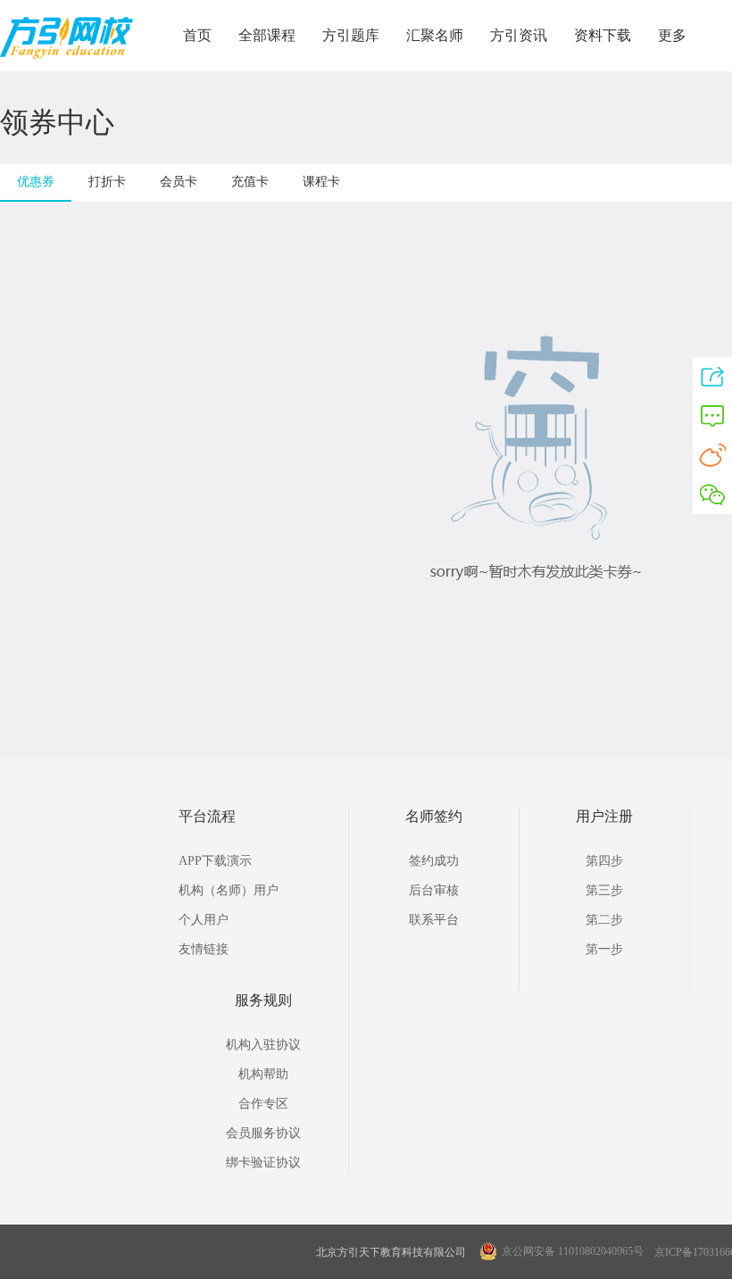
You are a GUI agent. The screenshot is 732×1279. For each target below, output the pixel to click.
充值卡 (250, 181)
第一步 (604, 949)
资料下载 (602, 35)
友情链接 (204, 949)
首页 (197, 35)
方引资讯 (518, 35)
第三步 (604, 890)
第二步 (604, 919)
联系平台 (434, 919)
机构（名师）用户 (229, 890)
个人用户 (204, 919)
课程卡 (321, 181)
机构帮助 (263, 1074)
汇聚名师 (434, 35)
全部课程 (266, 35)
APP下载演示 (215, 861)
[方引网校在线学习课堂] (66, 55)
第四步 (604, 861)
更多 (672, 35)
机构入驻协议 (263, 1044)
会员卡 (178, 181)
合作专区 (263, 1103)
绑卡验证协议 (263, 1162)
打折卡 (107, 181)
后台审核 (434, 890)
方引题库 (350, 35)
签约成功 (434, 861)
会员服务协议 (263, 1133)
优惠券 (35, 181)
